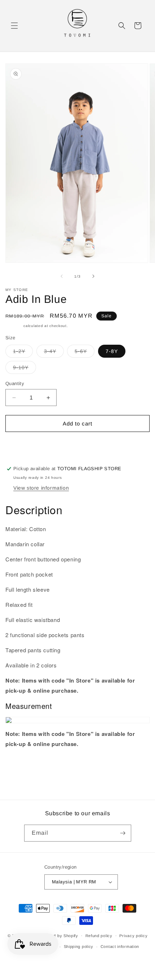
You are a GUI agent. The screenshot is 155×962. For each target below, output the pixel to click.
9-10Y (24, 369)
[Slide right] (93, 276)
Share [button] (20, 765)
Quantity (14, 383)
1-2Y (23, 353)
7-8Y (112, 351)
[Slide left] (62, 276)
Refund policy (98, 936)
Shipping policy (79, 946)
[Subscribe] (123, 833)
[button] (14, 26)
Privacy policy (133, 936)
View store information (41, 488)
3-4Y (54, 353)
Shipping (13, 326)
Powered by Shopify (58, 935)
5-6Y (84, 353)
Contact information (120, 946)
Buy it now (77, 444)
